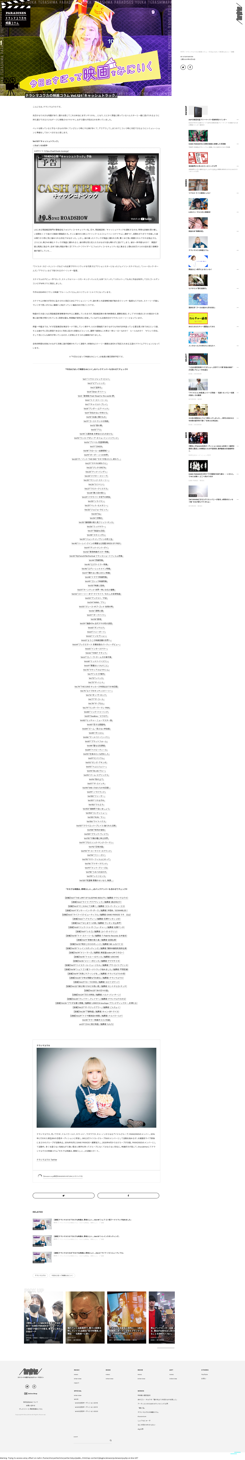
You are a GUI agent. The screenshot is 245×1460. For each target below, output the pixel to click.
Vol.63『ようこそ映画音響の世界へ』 (96, 640)
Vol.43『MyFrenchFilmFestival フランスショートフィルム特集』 (96, 556)
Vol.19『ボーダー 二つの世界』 (96, 455)
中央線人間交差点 (144, 1395)
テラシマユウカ (40, 1275)
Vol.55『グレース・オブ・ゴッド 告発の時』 (96, 607)
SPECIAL (29, 1338)
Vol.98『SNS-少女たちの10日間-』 (96, 788)
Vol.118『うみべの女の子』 (96, 872)
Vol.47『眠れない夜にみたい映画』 (96, 573)
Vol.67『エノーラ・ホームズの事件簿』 (96, 657)
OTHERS (205, 1370)
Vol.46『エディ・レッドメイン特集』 (96, 569)
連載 (232, 52)
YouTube (204, 1374)
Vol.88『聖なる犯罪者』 (96, 746)
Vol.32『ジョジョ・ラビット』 (96, 510)
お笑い (203, 1379)
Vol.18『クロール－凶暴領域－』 (96, 451)
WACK (36, 1338)
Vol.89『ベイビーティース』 (96, 750)
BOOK (69, 1340)
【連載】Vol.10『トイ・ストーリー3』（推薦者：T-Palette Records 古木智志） (96, 936)
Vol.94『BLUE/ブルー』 (96, 771)
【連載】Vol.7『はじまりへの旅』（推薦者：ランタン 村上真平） (96, 923)
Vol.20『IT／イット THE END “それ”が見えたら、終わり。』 (96, 459)
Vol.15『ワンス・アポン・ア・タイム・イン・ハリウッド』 (96, 438)
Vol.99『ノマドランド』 (96, 792)
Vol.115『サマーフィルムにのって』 (96, 859)
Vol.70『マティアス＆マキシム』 (96, 670)
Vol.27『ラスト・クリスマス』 (96, 489)
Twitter (27, 1387)
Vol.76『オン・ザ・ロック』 (96, 695)
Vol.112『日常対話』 (96, 847)
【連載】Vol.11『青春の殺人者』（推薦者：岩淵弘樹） (96, 940)
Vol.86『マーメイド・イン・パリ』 (96, 737)
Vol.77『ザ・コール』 (96, 699)
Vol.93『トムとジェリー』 (96, 767)
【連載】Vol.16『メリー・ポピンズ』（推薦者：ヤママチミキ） (96, 961)
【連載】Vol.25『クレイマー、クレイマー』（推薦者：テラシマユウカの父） (96, 999)
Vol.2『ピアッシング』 (97, 383)
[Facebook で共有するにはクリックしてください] (128, 1195)
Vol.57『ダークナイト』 (96, 615)
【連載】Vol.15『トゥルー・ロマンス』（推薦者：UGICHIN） (96, 957)
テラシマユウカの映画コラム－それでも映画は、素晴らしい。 (79, 1223)
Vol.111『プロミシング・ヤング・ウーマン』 (96, 842)
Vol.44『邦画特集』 (96, 560)
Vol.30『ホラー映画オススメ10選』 (96, 1020)
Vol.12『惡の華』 (96, 425)
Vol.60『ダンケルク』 (96, 628)
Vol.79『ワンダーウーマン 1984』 (96, 708)
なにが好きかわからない (146, 1425)
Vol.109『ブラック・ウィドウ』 (96, 834)
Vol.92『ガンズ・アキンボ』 (96, 762)
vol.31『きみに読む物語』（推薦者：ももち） (96, 1024)
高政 (120, 948)
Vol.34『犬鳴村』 (96, 518)
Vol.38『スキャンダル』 (96, 535)
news (76, 1374)
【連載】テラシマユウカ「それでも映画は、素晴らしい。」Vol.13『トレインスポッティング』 (86, 1236)
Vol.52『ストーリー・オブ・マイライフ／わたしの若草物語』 (96, 594)
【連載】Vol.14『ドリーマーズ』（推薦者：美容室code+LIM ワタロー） (96, 953)
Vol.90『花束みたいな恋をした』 (96, 754)
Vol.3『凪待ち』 (96, 387)
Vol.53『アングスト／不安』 (96, 598)
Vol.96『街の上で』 (96, 779)
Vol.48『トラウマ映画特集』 (96, 577)
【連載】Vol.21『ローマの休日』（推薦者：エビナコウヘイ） (96, 982)
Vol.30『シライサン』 (96, 501)
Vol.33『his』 (96, 514)
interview (78, 1379)
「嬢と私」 (142, 1408)
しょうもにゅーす (144, 1421)
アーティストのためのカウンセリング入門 (153, 1404)
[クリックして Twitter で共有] (64, 1195)
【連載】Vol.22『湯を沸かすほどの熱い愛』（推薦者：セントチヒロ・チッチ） (96, 986)
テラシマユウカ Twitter (47, 1160)
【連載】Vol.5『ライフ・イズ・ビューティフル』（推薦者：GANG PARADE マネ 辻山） (96, 915)
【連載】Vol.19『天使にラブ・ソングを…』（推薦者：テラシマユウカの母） (97, 974)
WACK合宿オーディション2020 (86, 1411)
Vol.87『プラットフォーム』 (96, 741)
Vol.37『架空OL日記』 (96, 531)
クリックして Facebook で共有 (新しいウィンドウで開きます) (190, 67)
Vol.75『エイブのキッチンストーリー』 (96, 691)
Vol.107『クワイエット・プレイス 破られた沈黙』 (96, 826)
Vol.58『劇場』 (96, 619)
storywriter (188, 57)
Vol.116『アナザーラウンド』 (96, 864)
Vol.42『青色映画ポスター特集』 (96, 552)
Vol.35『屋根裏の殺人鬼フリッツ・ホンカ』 (96, 522)
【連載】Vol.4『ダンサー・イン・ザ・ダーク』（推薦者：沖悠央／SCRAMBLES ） (96, 910)
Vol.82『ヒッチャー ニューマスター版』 (96, 720)
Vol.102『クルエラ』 (97, 805)
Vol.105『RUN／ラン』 (97, 817)
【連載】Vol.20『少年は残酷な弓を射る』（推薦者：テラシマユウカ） (96, 978)
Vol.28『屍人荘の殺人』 (96, 493)
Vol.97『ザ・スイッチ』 (96, 783)
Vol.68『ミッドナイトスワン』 (96, 661)
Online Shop (32, 1394)
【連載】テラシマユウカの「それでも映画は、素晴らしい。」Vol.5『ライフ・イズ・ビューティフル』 (89, 1253)
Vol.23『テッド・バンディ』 (96, 472)
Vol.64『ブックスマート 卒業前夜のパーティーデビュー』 (96, 644)
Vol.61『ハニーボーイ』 (96, 632)
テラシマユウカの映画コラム (148, 1412)
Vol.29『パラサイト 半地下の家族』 (96, 497)
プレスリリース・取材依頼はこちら (30, 1409)
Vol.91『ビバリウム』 (96, 758)
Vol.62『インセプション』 (96, 636)
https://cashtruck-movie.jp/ (57, 151)
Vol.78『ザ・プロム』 (96, 703)
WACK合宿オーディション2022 (200, 455)
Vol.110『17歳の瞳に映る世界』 (96, 838)
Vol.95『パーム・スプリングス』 (96, 775)
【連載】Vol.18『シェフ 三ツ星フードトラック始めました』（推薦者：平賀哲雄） (96, 969)
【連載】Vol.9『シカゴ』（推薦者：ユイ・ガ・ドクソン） (96, 931)
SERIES (141, 1391)
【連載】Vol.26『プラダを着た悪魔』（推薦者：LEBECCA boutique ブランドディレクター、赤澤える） (96, 1003)
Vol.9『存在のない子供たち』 (96, 413)
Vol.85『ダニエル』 (96, 733)
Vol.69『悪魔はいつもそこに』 (96, 666)
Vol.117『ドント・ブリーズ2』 (96, 868)
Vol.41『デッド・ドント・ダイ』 (96, 548)
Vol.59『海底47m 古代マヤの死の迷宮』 (96, 623)
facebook (34, 1387)
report (76, 1383)
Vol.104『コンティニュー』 (96, 813)
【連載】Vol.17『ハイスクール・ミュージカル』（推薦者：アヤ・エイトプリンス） (96, 965)
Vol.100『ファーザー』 (96, 796)
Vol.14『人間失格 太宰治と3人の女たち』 (96, 434)
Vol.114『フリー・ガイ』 (96, 855)
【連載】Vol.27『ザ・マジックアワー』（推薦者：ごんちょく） (96, 1007)
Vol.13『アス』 (96, 430)
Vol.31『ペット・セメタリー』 (96, 505)
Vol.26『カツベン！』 (96, 484)
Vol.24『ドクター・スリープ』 (96, 476)
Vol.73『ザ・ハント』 (96, 682)
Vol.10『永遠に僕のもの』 (96, 417)
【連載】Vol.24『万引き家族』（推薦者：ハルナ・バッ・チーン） (96, 995)
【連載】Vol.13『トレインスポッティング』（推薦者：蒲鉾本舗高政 (92, 948)
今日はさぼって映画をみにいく (62, 1275)
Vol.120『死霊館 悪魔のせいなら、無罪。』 (96, 880)
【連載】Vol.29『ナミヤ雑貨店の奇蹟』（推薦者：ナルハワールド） (96, 1016)
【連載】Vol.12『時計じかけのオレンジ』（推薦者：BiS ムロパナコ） (96, 944)
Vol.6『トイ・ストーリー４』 (96, 400)
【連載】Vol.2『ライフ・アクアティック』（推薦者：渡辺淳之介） (96, 902)
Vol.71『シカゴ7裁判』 (97, 674)
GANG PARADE (193, 480)
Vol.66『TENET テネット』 (96, 653)
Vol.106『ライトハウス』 (96, 821)
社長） (124, 948)
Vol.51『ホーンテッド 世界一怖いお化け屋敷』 (96, 590)
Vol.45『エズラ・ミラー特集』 (96, 564)
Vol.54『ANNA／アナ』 (96, 602)
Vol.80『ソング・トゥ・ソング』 (96, 712)
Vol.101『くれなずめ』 (96, 800)
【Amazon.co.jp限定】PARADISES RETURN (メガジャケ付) (63, 1176)
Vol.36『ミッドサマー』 (96, 526)
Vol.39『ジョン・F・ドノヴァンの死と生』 (96, 539)
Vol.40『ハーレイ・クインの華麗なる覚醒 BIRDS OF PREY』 (96, 543)
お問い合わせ (30, 1406)
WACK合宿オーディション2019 (86, 1407)
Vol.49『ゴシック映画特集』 (96, 581)
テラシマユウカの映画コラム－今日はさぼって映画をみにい (208, 52)
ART (110, 1340)
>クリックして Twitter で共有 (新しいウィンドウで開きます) (183, 67)
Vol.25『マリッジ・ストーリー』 (96, 480)
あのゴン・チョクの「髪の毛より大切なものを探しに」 (158, 1400)
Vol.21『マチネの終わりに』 (96, 463)
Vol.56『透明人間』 (96, 611)
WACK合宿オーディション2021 (42, 1339)
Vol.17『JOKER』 (96, 446)
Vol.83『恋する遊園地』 (96, 724)
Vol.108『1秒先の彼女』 (96, 830)
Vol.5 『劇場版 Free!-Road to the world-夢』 (96, 396)
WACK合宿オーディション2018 (86, 1403)
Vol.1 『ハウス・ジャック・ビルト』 (96, 379)
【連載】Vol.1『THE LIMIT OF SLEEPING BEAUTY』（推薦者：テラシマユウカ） (96, 898)
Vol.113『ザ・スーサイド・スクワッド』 (96, 851)
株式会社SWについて (30, 1402)
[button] (86, 48)
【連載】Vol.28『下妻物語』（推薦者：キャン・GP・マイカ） (96, 1011)
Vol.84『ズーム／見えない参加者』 (96, 729)
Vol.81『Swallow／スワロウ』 (96, 716)
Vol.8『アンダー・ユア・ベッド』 (96, 409)
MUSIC (135, 1340)
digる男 (141, 1429)
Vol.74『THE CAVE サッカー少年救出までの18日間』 (97, 687)
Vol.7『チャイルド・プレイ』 (96, 404)
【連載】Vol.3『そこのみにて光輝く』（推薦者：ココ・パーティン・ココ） (96, 906)
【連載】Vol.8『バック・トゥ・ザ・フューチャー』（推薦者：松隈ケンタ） (96, 927)
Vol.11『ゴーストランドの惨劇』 (96, 421)
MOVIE (183, 52)
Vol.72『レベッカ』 (96, 678)
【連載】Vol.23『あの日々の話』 (96, 990)
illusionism (142, 1416)
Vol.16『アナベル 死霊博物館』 (96, 442)
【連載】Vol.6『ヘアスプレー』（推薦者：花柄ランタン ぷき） (96, 919)
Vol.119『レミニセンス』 (96, 876)
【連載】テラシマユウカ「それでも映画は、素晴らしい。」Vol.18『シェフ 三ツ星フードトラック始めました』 (93, 1220)
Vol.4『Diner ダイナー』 (96, 392)
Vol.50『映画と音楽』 (96, 585)
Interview (77, 1340)
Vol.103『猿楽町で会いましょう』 (96, 809)
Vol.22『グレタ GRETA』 (97, 467)
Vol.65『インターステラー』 (96, 649)
